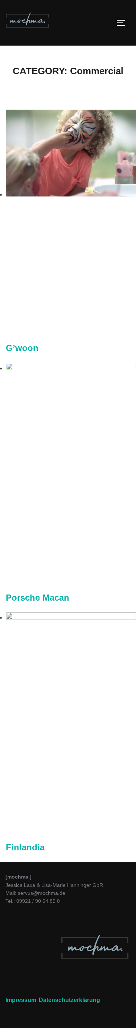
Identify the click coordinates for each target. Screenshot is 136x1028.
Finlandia (25, 847)
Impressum (20, 1000)
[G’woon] (71, 194)
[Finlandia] (71, 617)
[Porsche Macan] (71, 368)
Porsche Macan (37, 597)
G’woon (22, 348)
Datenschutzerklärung (69, 1000)
